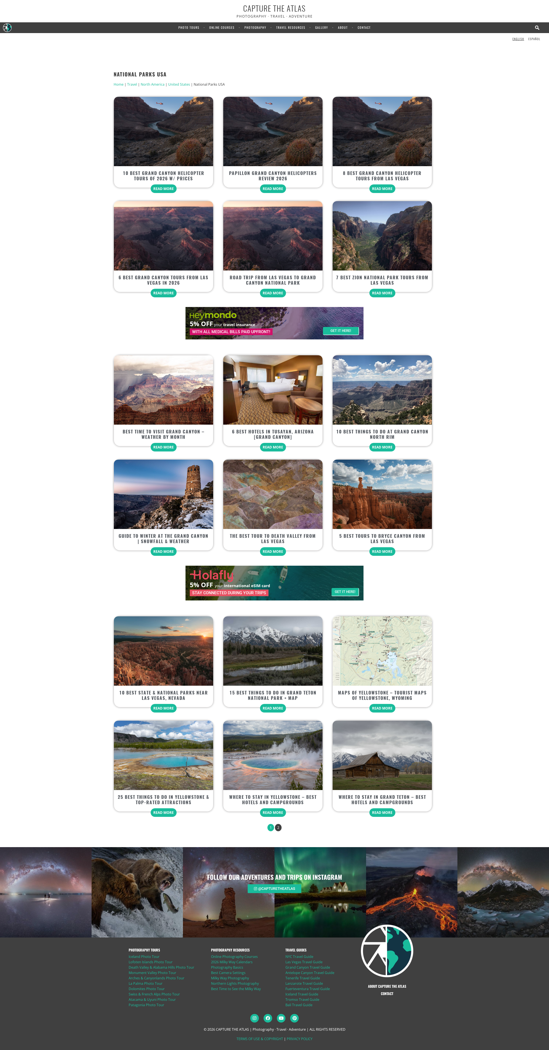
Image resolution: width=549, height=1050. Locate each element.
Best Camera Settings (228, 972)
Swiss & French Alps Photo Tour (154, 994)
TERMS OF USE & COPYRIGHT (260, 1038)
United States (179, 84)
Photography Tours (144, 950)
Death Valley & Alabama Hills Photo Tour (161, 967)
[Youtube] (281, 1018)
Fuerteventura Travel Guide (307, 988)
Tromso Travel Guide (302, 999)
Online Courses (222, 27)
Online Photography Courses (234, 956)
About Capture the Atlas (387, 986)
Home (119, 84)
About (343, 27)
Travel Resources (290, 27)
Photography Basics (227, 967)
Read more (163, 188)
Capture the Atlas (274, 8)
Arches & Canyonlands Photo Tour (156, 978)
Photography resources (230, 950)
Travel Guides (295, 950)
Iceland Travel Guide (301, 994)
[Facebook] (268, 1018)
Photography (255, 27)
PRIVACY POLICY (299, 1038)
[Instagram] (254, 1018)
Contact (364, 27)
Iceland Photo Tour (144, 956)
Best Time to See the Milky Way (236, 988)
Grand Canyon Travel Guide (307, 967)
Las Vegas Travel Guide (304, 962)
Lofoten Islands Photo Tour (151, 962)
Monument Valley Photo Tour (152, 972)
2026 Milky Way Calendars (232, 962)
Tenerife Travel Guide (302, 978)
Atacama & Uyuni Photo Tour (152, 999)
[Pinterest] (294, 1018)
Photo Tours (188, 27)
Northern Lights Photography (235, 983)
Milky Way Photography (230, 978)
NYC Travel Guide (299, 956)
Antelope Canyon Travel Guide (309, 972)
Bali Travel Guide (298, 1005)
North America (152, 84)
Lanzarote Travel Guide (304, 983)
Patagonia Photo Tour (146, 1005)
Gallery (321, 27)
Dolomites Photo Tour (147, 988)
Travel (132, 84)
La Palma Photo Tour (146, 983)
